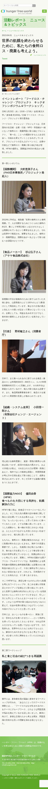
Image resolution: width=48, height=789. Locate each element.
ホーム (4, 31)
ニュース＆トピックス (16, 31)
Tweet (4, 59)
